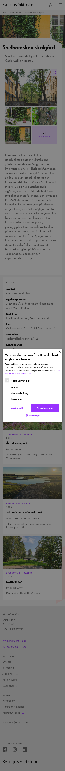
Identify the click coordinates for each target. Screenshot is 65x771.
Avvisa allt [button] (17, 408)
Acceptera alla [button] (45, 408)
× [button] (59, 352)
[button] (32, 415)
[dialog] (32, 385)
